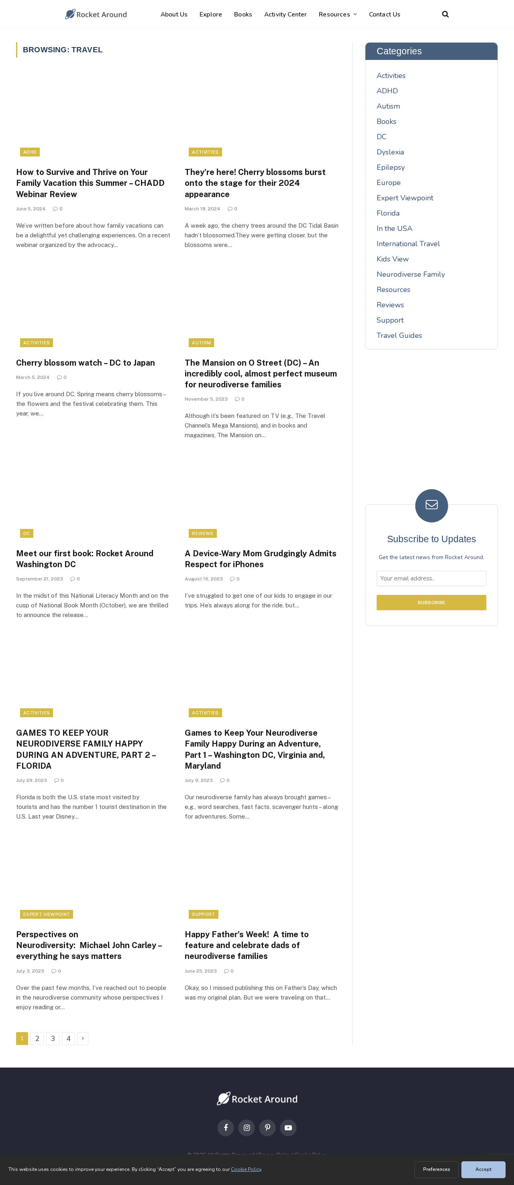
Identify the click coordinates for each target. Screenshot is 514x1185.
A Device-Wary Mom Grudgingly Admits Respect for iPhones (261, 559)
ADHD (30, 152)
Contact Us (385, 14)
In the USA (394, 228)
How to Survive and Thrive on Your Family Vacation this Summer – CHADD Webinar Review (90, 183)
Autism (201, 342)
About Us (174, 14)
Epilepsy (391, 167)
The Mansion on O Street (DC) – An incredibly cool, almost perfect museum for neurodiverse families (261, 373)
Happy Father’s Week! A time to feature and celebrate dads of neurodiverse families (247, 945)
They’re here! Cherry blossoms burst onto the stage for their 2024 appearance (255, 183)
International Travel (408, 244)
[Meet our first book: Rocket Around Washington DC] (93, 498)
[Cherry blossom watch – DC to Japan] (93, 307)
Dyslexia (390, 152)
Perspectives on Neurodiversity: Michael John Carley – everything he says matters (88, 945)
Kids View (393, 259)
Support (203, 914)
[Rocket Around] (95, 14)
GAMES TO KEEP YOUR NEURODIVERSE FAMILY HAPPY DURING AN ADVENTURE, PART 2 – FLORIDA (85, 749)
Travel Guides (399, 335)
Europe (389, 182)
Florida (388, 213)
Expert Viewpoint (46, 914)
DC (26, 533)
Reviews (202, 533)
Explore (211, 14)
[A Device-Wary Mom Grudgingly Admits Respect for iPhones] (262, 498)
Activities (205, 152)
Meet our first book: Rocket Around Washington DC (84, 559)
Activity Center (285, 14)
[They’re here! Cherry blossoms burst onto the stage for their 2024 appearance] (262, 117)
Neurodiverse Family (411, 274)
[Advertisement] (431, 425)
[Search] (445, 14)
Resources (334, 14)
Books (243, 14)
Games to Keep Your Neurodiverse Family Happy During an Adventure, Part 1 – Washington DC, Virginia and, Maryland (255, 749)
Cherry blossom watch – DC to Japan (85, 363)
